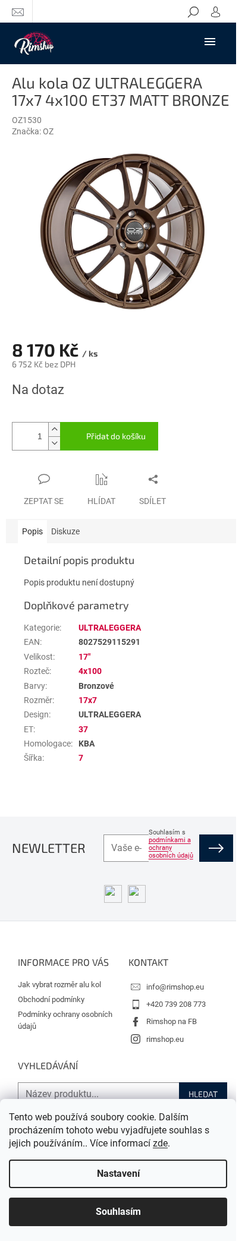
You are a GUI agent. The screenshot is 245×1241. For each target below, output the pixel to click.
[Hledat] (193, 11)
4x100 (90, 671)
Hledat (203, 1094)
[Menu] (210, 41)
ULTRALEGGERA (109, 627)
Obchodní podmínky (51, 999)
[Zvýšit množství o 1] (54, 429)
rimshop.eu (165, 1039)
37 (83, 729)
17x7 (87, 700)
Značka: (33, 131)
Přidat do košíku (116, 436)
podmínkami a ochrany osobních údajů (171, 847)
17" (84, 657)
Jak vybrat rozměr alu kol (59, 984)
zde (160, 1143)
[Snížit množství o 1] (54, 443)
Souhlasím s (171, 844)
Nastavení (118, 1173)
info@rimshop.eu (175, 986)
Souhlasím (118, 1211)
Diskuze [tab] (65, 531)
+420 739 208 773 (176, 1004)
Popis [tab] (32, 531)
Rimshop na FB (171, 1021)
